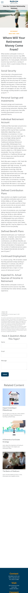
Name (3, 342)
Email (3, 351)
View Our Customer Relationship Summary (14, 7)
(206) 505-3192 (15, 578)
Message (4, 360)
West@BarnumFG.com (14, 576)
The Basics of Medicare (11, 471)
